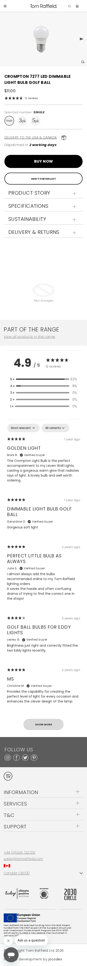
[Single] (9, 121)
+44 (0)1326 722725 (19, 853)
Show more (43, 724)
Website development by (33, 959)
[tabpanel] (43, 579)
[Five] (35, 121)
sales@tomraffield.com (23, 859)
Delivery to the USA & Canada (30, 137)
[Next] (78, 39)
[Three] (22, 121)
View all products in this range (29, 337)
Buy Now (43, 161)
